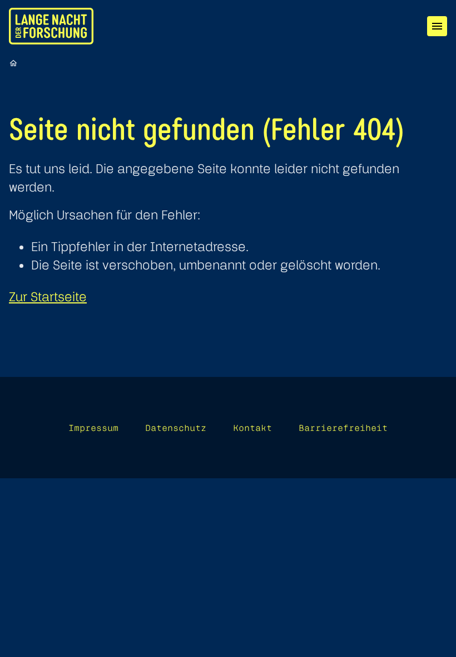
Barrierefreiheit (343, 428)
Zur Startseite (48, 296)
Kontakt (252, 428)
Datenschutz (175, 428)
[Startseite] (13, 63)
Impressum (93, 428)
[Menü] (437, 26)
